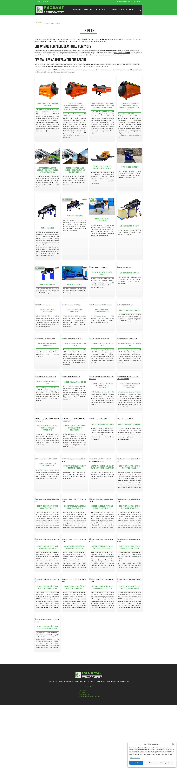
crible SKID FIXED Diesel (129, 310)
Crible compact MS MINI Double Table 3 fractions (102, 386)
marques (88, 10)
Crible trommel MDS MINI (102, 424)
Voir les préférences (166, 763)
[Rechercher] (138, 25)
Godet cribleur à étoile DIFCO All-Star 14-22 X (129, 587)
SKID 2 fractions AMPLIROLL (74, 311)
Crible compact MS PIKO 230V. (102, 344)
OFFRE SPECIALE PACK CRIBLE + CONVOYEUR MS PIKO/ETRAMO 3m (75, 170)
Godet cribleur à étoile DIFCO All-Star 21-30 (47, 547)
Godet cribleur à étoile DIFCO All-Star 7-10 (75, 507)
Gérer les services (135, 758)
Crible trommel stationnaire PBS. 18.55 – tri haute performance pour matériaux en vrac (75, 106)
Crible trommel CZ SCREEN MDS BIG (47, 465)
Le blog (82, 692)
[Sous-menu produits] (81, 9)
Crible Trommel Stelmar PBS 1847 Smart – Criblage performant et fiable (102, 105)
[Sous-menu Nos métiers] (106, 9)
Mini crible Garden (129, 167)
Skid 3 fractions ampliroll (47, 311)
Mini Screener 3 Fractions (102, 220)
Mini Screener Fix (47, 284)
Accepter (136, 763)
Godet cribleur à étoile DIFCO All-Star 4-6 (47, 507)
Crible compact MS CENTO (74, 382)
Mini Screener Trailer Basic (102, 273)
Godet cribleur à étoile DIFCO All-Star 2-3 (129, 467)
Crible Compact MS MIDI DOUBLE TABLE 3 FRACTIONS (129, 386)
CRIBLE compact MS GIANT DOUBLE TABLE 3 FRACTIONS (75, 428)
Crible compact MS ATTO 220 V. (75, 344)
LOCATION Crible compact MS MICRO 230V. (74, 467)
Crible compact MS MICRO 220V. (47, 382)
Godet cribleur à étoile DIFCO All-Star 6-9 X (75, 587)
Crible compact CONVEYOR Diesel (102, 311)
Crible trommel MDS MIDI (129, 424)
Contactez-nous (85, 694)
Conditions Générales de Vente (90, 696)
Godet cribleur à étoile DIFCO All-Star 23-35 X (47, 627)
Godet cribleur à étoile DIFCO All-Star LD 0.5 (75, 547)
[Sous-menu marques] (92, 9)
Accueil (40, 22)
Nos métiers (100, 10)
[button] (173, 744)
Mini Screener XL (74, 284)
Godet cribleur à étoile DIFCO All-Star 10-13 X (102, 587)
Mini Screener (47, 228)
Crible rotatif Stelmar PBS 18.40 (47, 104)
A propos (83, 690)
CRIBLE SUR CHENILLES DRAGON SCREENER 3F (102, 167)
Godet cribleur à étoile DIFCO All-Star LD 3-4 (129, 547)
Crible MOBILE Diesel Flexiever (47, 344)
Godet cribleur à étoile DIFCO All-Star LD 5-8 (47, 587)
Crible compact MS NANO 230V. (129, 344)
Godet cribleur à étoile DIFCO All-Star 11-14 (102, 507)
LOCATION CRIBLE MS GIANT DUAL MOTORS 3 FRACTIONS (102, 467)
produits (77, 10)
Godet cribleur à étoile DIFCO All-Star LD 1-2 (102, 547)
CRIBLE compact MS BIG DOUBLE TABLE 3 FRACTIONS (47, 428)
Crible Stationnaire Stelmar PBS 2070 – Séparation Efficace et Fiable (129, 106)
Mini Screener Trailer (129, 273)
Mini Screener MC (75, 216)
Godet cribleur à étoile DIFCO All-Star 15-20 (129, 507)
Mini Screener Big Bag (129, 226)
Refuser (151, 763)
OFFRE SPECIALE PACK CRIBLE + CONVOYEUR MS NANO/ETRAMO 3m (47, 170)
